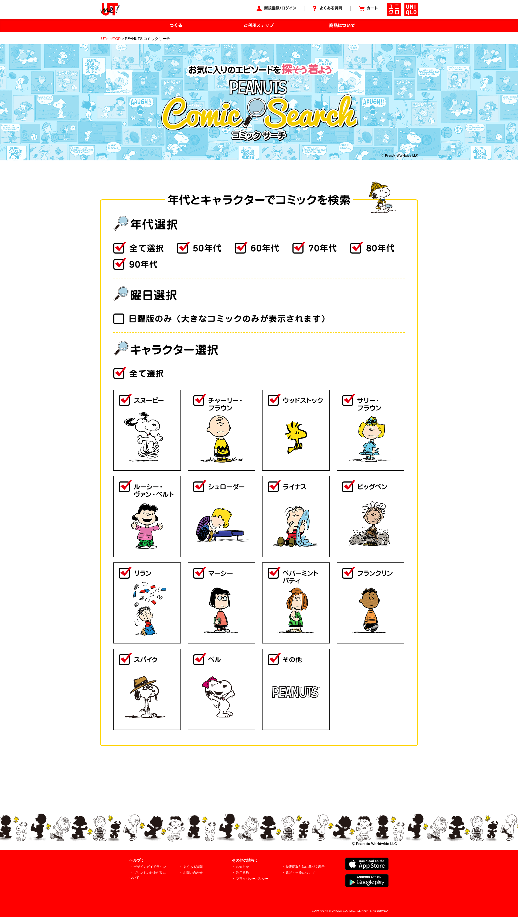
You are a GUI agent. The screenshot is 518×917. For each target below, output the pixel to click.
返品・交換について (300, 873)
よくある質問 (193, 867)
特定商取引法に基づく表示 (305, 867)
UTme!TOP (111, 38)
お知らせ (242, 867)
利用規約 (242, 873)
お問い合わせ (193, 873)
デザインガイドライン (150, 867)
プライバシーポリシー (252, 879)
